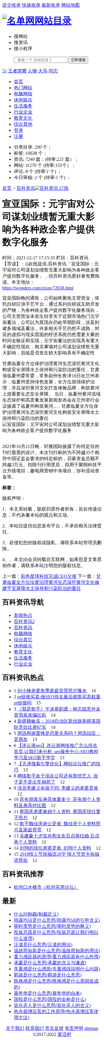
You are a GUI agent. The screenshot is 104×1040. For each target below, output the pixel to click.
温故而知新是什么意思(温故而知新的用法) (57, 950)
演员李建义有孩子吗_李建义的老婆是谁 (57, 788)
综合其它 (23, 639)
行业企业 (23, 112)
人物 (32, 70)
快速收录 (31, 5)
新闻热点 (23, 615)
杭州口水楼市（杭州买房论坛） (46, 887)
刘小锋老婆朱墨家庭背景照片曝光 (52, 690)
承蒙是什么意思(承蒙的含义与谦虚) (50, 962)
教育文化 (23, 118)
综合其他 (23, 124)
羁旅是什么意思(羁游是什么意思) (47, 974)
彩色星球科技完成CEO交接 (49, 576)
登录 (18, 130)
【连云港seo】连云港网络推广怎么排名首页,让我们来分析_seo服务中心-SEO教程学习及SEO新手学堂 (56, 751)
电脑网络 (23, 93)
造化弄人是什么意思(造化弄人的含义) (52, 1005)
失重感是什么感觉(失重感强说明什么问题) (57, 968)
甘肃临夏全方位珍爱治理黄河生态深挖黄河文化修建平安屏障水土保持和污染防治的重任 (51, 582)
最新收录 (51, 5)
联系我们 (34, 1028)
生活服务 (23, 105)
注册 (18, 136)
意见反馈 (54, 1028)
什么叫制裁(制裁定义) (36, 914)
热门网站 (23, 87)
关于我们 (15, 1028)
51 (4, 70)
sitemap (91, 1028)
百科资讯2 (24, 621)
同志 (53, 70)
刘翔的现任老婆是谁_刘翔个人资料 (55, 848)
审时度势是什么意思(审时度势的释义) (52, 926)
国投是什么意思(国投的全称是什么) (50, 999)
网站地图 (70, 5)
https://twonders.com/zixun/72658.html (37, 287)
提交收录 (11, 5)
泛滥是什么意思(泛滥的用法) (43, 944)
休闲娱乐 (23, 99)
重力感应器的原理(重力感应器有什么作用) (57, 956)
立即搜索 (78, 60)
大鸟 (42, 70)
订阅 (63, 188)
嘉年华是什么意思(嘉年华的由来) (47, 993)
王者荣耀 (17, 70)
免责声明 (74, 1028)
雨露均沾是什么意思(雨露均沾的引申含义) (57, 920)
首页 (18, 81)
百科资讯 (25, 188)
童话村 (64, 1034)
